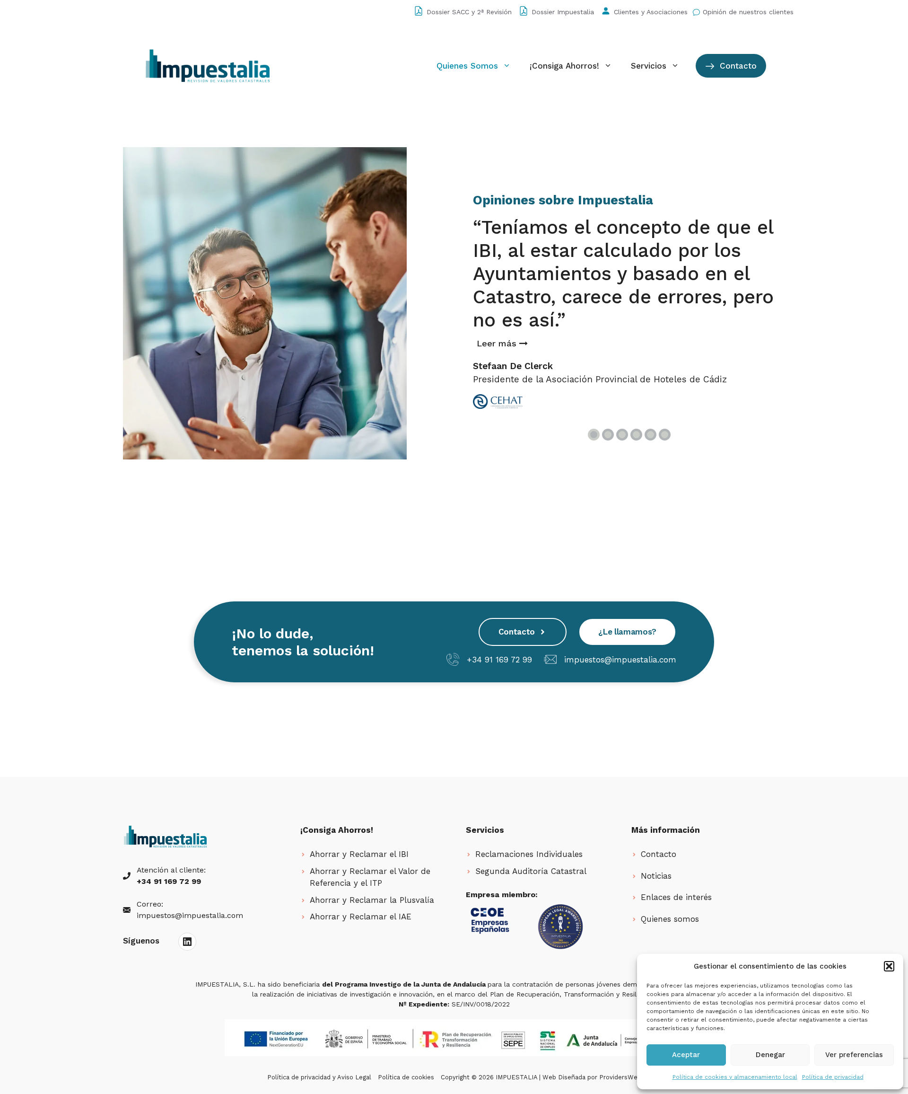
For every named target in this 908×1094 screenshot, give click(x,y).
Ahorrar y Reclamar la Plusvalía (372, 900)
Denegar (770, 1054)
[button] (889, 966)
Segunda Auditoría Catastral (530, 871)
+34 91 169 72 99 (499, 659)
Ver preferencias (854, 1054)
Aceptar (686, 1054)
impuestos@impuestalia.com (620, 659)
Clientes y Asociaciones (651, 12)
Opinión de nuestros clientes (748, 12)
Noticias (656, 876)
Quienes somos (670, 919)
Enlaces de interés (676, 897)
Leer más (498, 343)
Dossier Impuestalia (563, 12)
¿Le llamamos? (627, 631)
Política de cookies (406, 1077)
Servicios (648, 66)
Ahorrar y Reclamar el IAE (360, 916)
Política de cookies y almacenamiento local (734, 1077)
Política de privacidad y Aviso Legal (319, 1077)
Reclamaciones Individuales (529, 854)
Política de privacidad (833, 1077)
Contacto (737, 66)
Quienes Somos (467, 66)
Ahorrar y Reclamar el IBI (359, 854)
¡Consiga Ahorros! (564, 66)
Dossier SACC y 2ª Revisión (469, 12)
